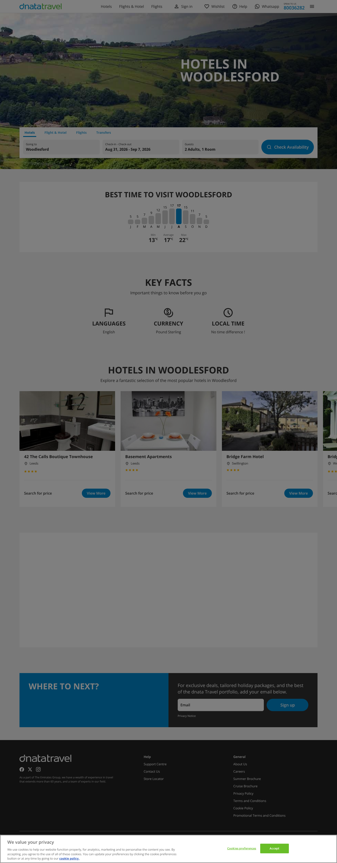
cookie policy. (69, 858)
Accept (274, 848)
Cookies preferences (241, 848)
